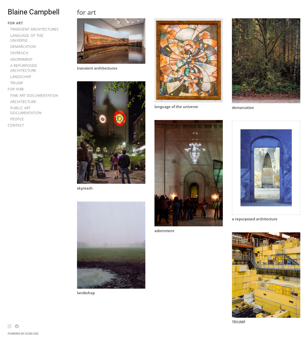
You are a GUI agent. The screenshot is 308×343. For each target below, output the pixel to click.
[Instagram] (11, 326)
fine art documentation (34, 95)
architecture (23, 101)
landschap (20, 76)
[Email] (18, 326)
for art (15, 23)
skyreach (19, 53)
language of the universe (26, 38)
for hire (16, 89)
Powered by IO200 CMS (23, 333)
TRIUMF (16, 83)
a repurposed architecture (23, 68)
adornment (21, 59)
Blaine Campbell (33, 12)
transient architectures (34, 29)
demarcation (23, 46)
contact (16, 125)
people (17, 119)
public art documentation (26, 110)
